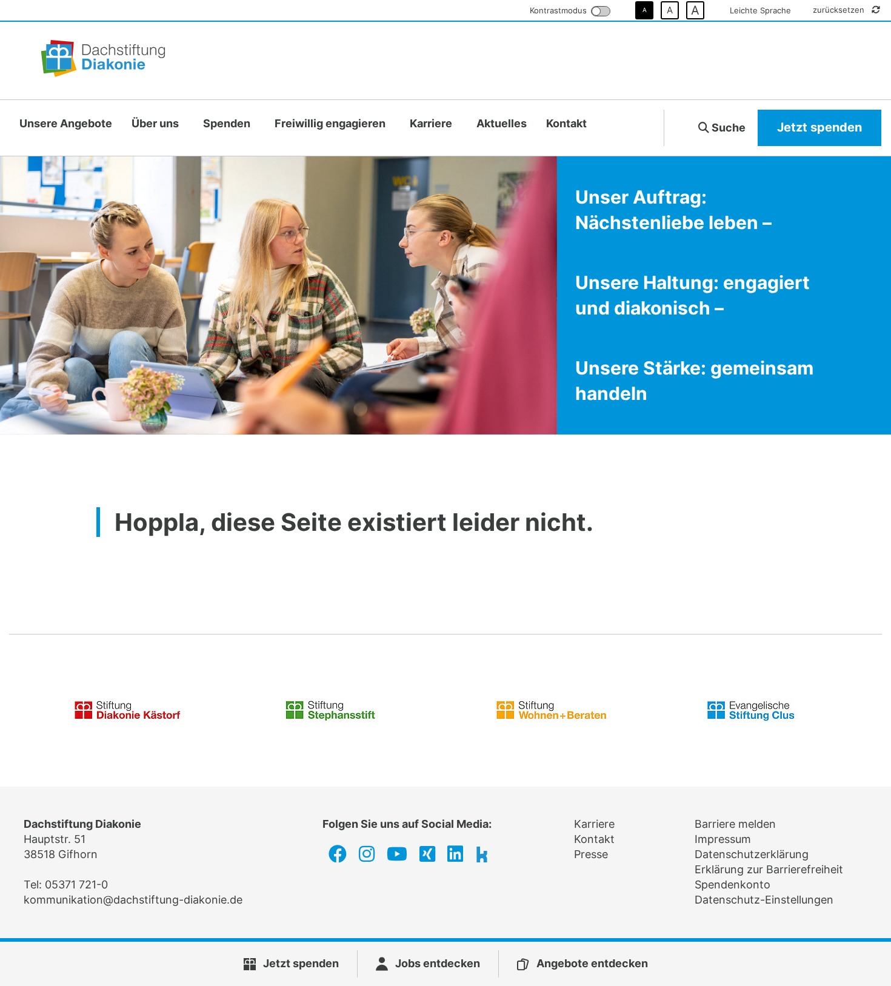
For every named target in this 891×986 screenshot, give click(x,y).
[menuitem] (66, 124)
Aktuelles (501, 123)
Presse (591, 854)
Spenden (226, 123)
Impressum (723, 839)
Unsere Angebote (65, 123)
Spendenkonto (732, 884)
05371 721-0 (76, 884)
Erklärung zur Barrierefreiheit (769, 869)
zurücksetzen (840, 10)
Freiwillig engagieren (330, 123)
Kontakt (566, 123)
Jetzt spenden (819, 127)
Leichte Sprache (760, 10)
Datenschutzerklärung (752, 854)
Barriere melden (735, 824)
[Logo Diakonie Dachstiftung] (103, 60)
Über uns (155, 123)
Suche (727, 127)
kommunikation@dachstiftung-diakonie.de (133, 899)
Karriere (431, 123)
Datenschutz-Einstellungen (764, 899)
